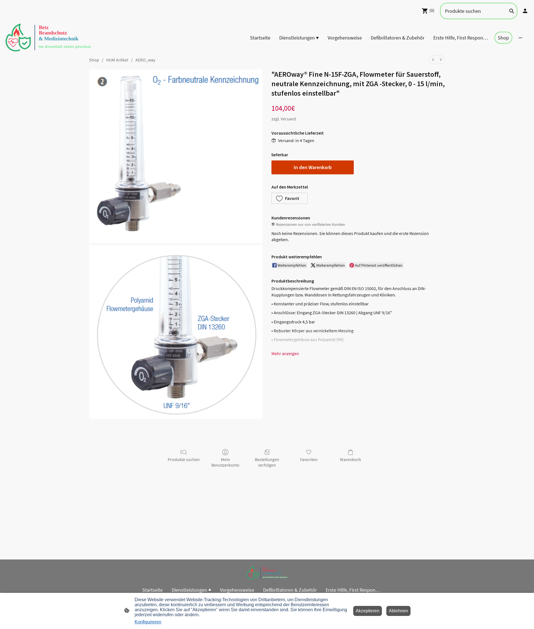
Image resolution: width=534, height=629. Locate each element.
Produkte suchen (184, 459)
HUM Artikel (117, 60)
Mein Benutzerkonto (225, 462)
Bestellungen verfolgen (267, 462)
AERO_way (145, 60)
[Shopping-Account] (525, 11)
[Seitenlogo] (48, 37)
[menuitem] (433, 60)
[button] (289, 198)
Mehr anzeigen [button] (285, 353)
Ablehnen (398, 610)
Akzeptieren (367, 610)
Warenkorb (350, 459)
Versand (288, 119)
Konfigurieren (148, 622)
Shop (94, 60)
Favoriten (309, 459)
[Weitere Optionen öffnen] (520, 37)
